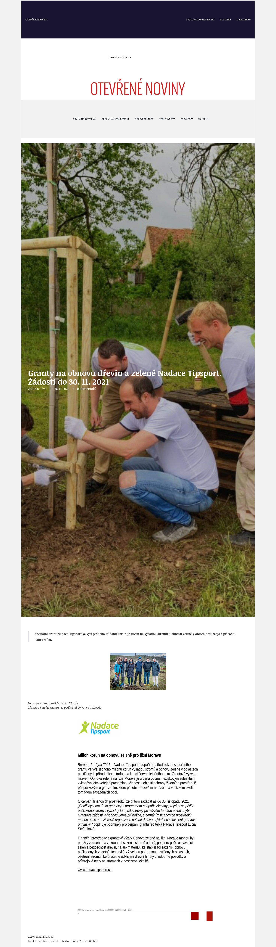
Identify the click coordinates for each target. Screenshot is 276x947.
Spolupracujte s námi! (200, 19)
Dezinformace (144, 119)
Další (201, 119)
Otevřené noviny (36, 19)
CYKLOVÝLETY (167, 119)
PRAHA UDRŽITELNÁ (84, 119)
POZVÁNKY (186, 119)
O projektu (244, 19)
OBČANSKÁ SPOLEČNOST (115, 119)
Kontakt (225, 19)
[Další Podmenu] (208, 119)
